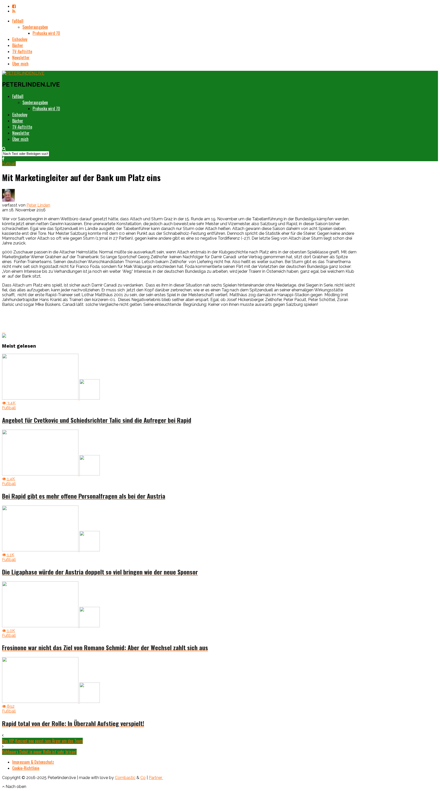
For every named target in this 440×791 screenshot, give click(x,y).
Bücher (17, 45)
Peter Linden (38, 205)
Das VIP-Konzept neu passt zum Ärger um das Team (42, 741)
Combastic (125, 777)
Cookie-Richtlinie (25, 768)
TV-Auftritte (22, 51)
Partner (156, 777)
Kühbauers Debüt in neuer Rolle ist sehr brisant (39, 752)
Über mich (20, 64)
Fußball (17, 21)
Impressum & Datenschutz (33, 762)
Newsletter (21, 57)
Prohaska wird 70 (46, 33)
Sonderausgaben (35, 27)
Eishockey (19, 39)
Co (143, 777)
